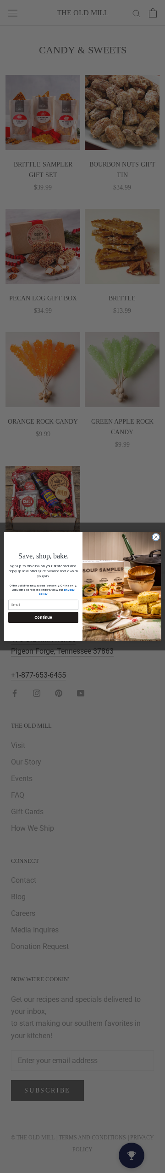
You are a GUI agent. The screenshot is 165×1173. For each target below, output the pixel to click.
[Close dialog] (155, 537)
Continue (43, 617)
